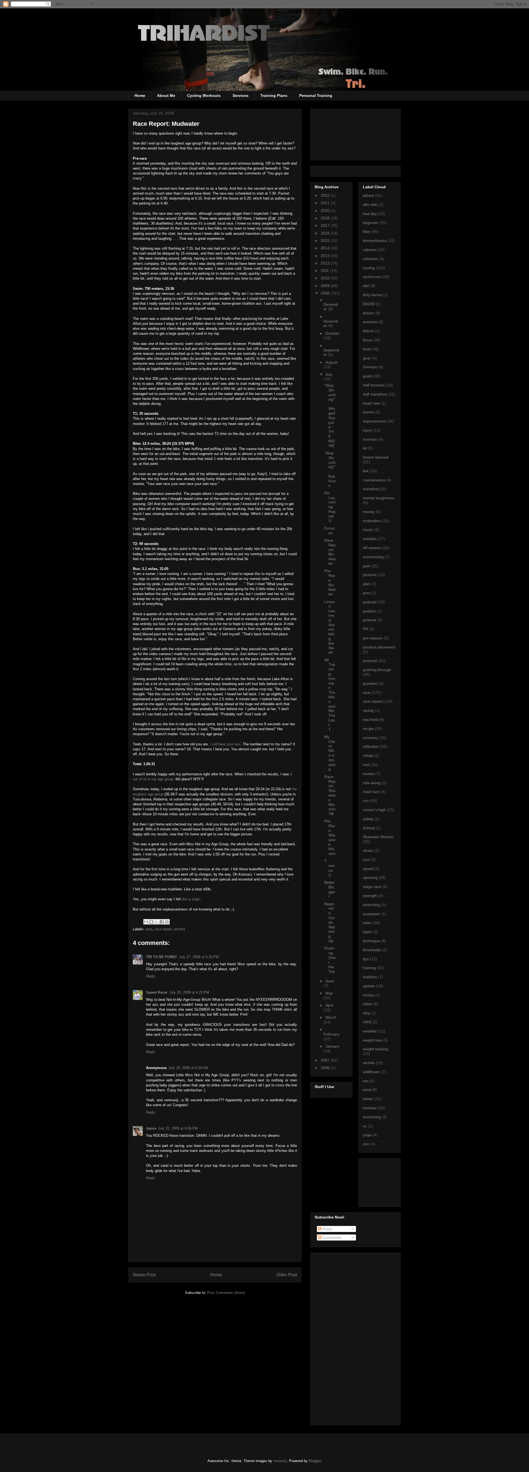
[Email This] (146, 922)
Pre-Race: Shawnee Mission (330, 837)
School (369, 828)
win (366, 1081)
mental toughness (378, 498)
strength (370, 895)
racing (368, 710)
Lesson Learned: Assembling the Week (329, 627)
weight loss (372, 1040)
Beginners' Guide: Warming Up (329, 922)
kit (365, 448)
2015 (326, 240)
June (329, 981)
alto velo (370, 204)
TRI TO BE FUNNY (161, 957)
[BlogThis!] (151, 922)
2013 (326, 255)
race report (163, 929)
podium (369, 611)
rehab (368, 755)
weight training (375, 1049)
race (148, 929)
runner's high (374, 810)
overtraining (373, 557)
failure (368, 331)
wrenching (372, 1117)
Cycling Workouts (204, 95)
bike (366, 231)
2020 (326, 210)
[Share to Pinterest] (167, 922)
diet (366, 286)
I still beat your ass (225, 744)
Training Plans (273, 95)
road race (371, 791)
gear (367, 358)
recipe (368, 728)
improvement (374, 421)
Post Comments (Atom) (226, 1293)
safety (368, 819)
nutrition (370, 538)
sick (366, 859)
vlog (366, 1013)
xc (365, 1126)
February (331, 1034)
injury (367, 430)
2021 (326, 203)
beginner (370, 222)
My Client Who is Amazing (330, 753)
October (332, 333)
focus (367, 340)
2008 (326, 293)
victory (368, 995)
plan (366, 584)
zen (366, 1144)
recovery (370, 737)
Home (139, 95)
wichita (179, 929)
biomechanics (375, 240)
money (369, 511)
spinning (370, 877)
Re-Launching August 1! (330, 507)
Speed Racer (157, 992)
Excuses (329, 530)
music (368, 529)
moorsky (280, 1461)
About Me (166, 95)
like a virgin (191, 899)
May (329, 993)
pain (366, 566)
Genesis (370, 367)
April (329, 1005)
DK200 (369, 304)
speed (368, 868)
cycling (369, 268)
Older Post (286, 1274)
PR (365, 629)
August (331, 362)
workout (370, 1108)
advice (368, 195)
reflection (371, 746)
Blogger (315, 1461)
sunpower (371, 914)
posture (369, 620)
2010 (326, 278)
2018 (326, 218)
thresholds (372, 950)
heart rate (371, 403)
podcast (370, 602)
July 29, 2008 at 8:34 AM (188, 1068)
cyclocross (372, 276)
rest (366, 764)
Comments (331, 1237)
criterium (370, 259)
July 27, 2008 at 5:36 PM (199, 957)
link (366, 471)
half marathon (375, 394)
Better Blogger (329, 889)
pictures (370, 575)
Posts (326, 1229)
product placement (379, 647)
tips (366, 959)
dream (368, 313)
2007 (326, 1060)
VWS (367, 1022)
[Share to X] (156, 922)
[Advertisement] (387, 1181)
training (369, 968)
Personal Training (315, 95)
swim (367, 922)
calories (369, 249)
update (369, 986)
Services (241, 95)
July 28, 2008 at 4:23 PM (189, 992)
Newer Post (144, 1274)
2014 (326, 248)
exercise (370, 322)
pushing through (377, 669)
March (330, 1017)
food (367, 349)
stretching (371, 905)
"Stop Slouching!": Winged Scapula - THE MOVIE (330, 415)
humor (368, 412)
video (367, 1004)
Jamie (151, 1128)
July (328, 374)
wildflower (371, 1072)
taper (367, 931)
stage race (372, 886)
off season (372, 548)
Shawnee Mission (378, 837)
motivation (372, 521)
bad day (370, 213)
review (368, 774)
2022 (326, 195)
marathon (371, 489)
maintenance (374, 480)
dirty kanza (372, 295)
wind (367, 1089)
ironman (370, 439)
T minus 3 (329, 868)
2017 (326, 225)
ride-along (371, 783)
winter (368, 1099)
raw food (370, 719)
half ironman (374, 385)
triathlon (370, 977)
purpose (370, 660)
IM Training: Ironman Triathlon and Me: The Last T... (329, 695)
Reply (150, 976)
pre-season (373, 638)
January (332, 1046)
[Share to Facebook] (161, 922)
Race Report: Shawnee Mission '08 (330, 795)
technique (371, 941)
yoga (367, 1135)
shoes (368, 850)
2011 (325, 270)
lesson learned (375, 457)
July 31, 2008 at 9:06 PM (178, 1128)
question (370, 683)
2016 (326, 233)
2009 (326, 286)
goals (367, 376)
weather (370, 1031)
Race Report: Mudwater (330, 552)
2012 (326, 263)
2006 (326, 1067)
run (366, 800)
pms (366, 593)
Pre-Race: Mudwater (330, 582)
